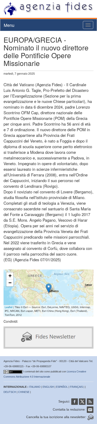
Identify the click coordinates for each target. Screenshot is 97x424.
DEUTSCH (10, 392)
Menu (9, 25)
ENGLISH (48, 386)
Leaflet (8, 307)
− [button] (10, 283)
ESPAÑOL (62, 386)
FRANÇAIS (76, 386)
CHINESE (23, 392)
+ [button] (10, 276)
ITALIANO (34, 386)
